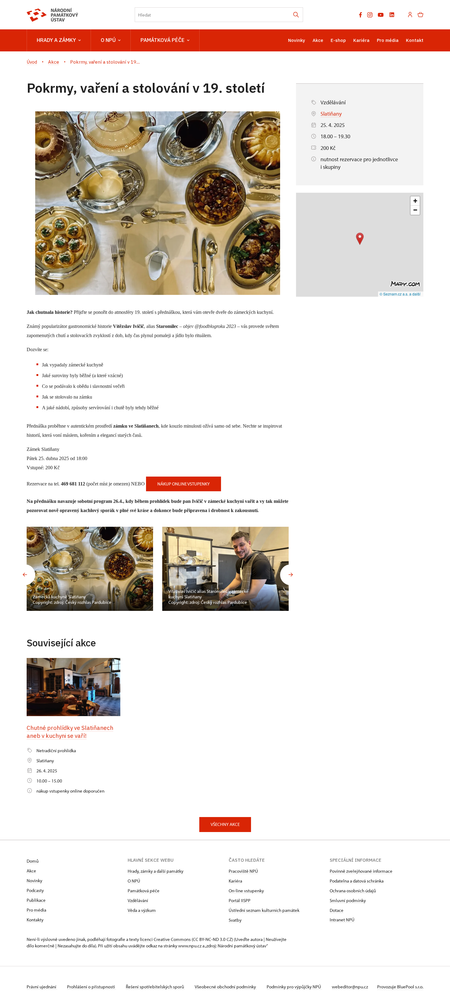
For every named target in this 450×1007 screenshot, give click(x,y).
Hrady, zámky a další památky (155, 871)
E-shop (338, 40)
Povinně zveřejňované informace (361, 871)
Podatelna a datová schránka (357, 881)
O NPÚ (108, 40)
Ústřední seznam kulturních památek (264, 910)
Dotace (336, 910)
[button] (360, 238)
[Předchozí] (24, 574)
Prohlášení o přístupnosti (91, 987)
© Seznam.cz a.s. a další (400, 293)
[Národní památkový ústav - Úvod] (52, 15)
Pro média (388, 40)
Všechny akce (225, 824)
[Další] (290, 574)
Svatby (235, 920)
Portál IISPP (239, 900)
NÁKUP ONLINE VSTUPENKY (183, 484)
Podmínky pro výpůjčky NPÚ (294, 987)
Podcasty (35, 890)
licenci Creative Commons (165, 939)
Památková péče (163, 40)
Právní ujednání (42, 987)
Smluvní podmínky (348, 900)
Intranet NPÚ (342, 920)
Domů (33, 861)
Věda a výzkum (142, 910)
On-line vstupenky (246, 891)
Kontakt (414, 40)
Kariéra (361, 40)
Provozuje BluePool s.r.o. (400, 987)
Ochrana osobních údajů (353, 891)
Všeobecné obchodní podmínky (226, 987)
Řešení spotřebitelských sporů (155, 987)
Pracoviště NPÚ (243, 871)
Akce (318, 40)
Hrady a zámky (56, 40)
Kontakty (35, 920)
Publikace (36, 900)
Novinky (296, 40)
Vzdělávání (138, 900)
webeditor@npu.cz (350, 987)
